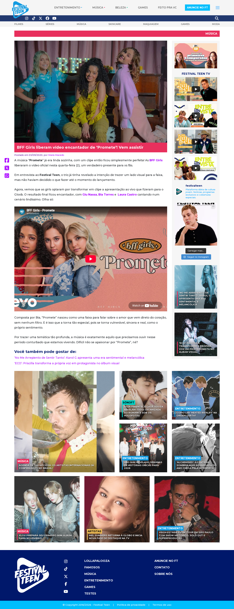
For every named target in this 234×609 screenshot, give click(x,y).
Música (97, 7)
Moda (216, 24)
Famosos (92, 567)
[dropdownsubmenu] (217, 7)
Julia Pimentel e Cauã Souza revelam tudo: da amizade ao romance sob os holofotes (143, 411)
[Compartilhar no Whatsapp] (7, 175)
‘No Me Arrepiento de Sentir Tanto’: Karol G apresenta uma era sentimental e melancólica (79, 357)
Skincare (115, 24)
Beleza (120, 7)
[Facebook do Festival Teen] (47, 18)
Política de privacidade (131, 604)
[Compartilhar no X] (7, 167)
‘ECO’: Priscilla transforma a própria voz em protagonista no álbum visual (66, 363)
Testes (90, 593)
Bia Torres (106, 194)
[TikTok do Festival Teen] (34, 18)
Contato (162, 567)
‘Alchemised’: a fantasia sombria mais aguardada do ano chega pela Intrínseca (197, 465)
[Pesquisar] (217, 18)
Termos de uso (161, 604)
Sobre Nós (163, 574)
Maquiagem (151, 24)
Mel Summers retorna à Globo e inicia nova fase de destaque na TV (115, 537)
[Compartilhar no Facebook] (7, 160)
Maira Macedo (56, 155)
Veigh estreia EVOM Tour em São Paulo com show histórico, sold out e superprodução (186, 535)
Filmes (18, 24)
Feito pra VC (167, 7)
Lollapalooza (97, 561)
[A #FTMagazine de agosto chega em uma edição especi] (195, 224)
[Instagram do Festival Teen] (27, 18)
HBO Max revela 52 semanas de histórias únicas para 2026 (143, 465)
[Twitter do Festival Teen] (40, 18)
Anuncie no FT (197, 7)
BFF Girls (156, 160)
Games (143, 7)
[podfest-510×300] (195, 55)
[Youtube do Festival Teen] (54, 18)
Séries (50, 24)
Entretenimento (67, 7)
